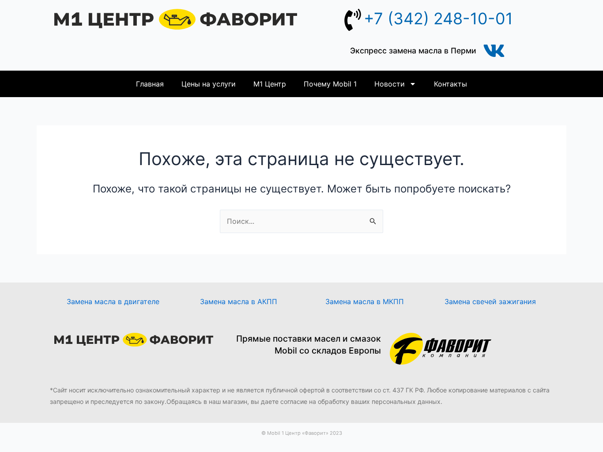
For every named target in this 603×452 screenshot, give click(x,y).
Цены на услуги (208, 83)
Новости (389, 83)
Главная (150, 83)
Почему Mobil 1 (330, 83)
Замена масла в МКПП (364, 301)
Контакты (450, 83)
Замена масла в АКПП (238, 301)
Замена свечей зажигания (490, 301)
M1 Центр (269, 83)
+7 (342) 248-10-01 (438, 18)
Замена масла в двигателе (113, 301)
